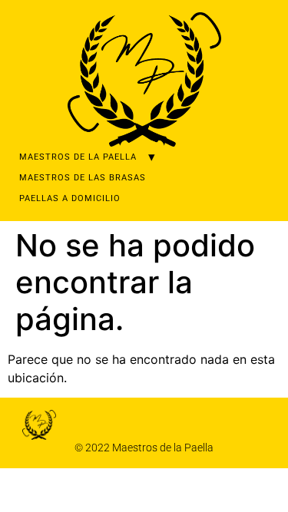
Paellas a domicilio (70, 198)
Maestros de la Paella (78, 157)
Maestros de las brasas (82, 178)
